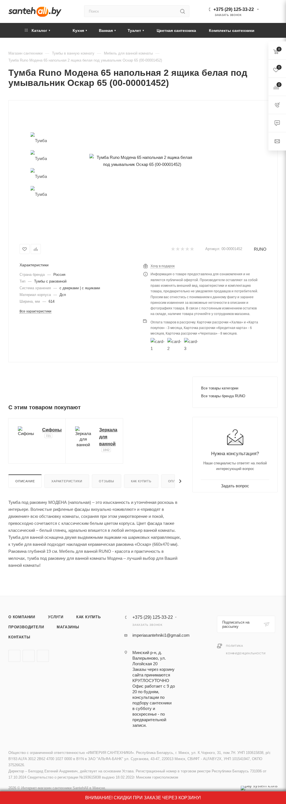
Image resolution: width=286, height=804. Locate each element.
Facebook (29, 656)
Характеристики (66, 481)
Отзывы (106, 481)
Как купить (141, 481)
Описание (25, 481)
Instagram (43, 656)
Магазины (68, 627)
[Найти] (182, 11)
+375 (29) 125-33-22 (233, 9)
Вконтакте (14, 656)
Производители (26, 627)
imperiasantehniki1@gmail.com (161, 635)
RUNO (260, 249)
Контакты (19, 637)
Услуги (55, 617)
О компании (21, 617)
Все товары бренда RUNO (223, 396)
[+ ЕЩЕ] (269, 30)
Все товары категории (219, 388)
